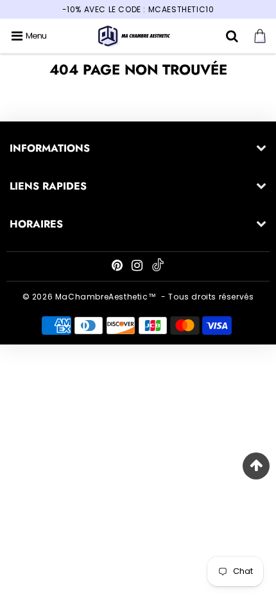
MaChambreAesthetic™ (105, 296)
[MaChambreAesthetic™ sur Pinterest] (118, 267)
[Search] (233, 36)
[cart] (261, 36)
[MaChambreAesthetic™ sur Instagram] (138, 267)
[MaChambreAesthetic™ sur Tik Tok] (158, 268)
